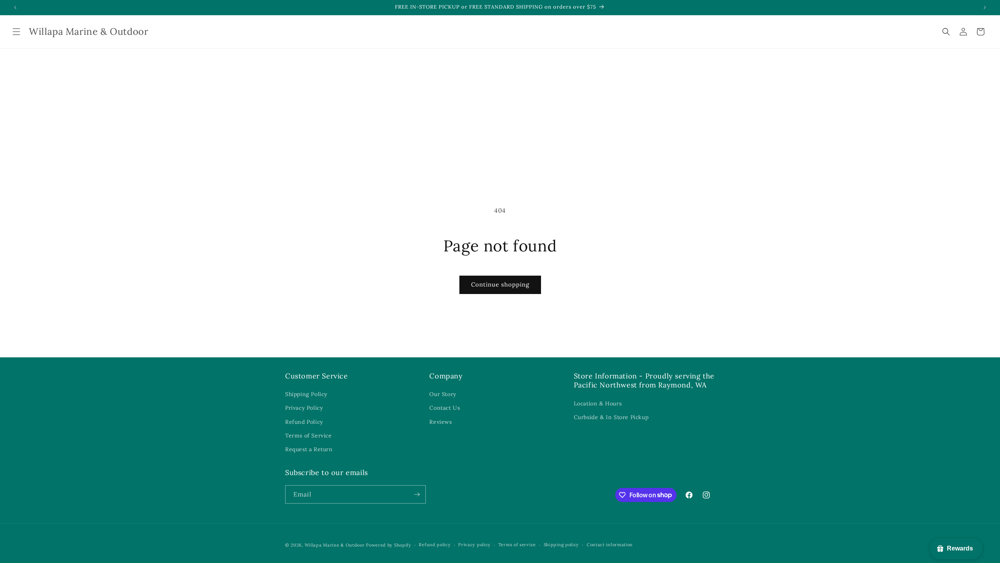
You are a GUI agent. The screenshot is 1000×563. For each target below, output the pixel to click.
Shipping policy (561, 544)
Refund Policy (304, 421)
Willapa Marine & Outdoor (335, 545)
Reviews (440, 421)
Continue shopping (500, 284)
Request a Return (309, 449)
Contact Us (444, 407)
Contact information (610, 544)
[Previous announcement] (15, 7)
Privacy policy (474, 544)
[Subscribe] (416, 494)
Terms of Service (308, 435)
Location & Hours (598, 403)
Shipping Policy (306, 394)
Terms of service (517, 544)
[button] (16, 31)
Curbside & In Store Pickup (611, 417)
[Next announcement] (984, 7)
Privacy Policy (304, 407)
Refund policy (434, 544)
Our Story (442, 394)
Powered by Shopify (388, 545)
